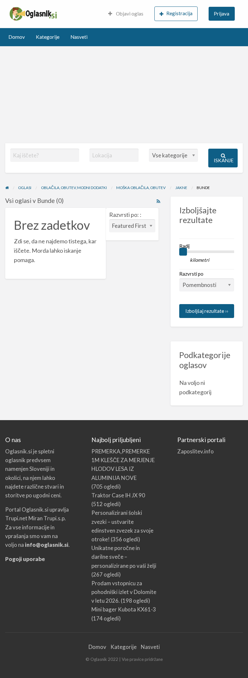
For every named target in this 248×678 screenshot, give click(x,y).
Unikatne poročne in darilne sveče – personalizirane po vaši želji (123, 557)
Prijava (221, 13)
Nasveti (79, 37)
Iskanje (223, 160)
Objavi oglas (129, 13)
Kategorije (47, 37)
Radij (184, 246)
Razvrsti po (191, 274)
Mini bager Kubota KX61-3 (123, 609)
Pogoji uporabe (25, 559)
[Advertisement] (124, 94)
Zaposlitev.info (195, 451)
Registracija (179, 13)
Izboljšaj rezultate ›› (206, 311)
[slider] (183, 252)
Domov (16, 37)
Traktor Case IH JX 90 (118, 495)
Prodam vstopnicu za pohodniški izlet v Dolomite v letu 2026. (123, 592)
